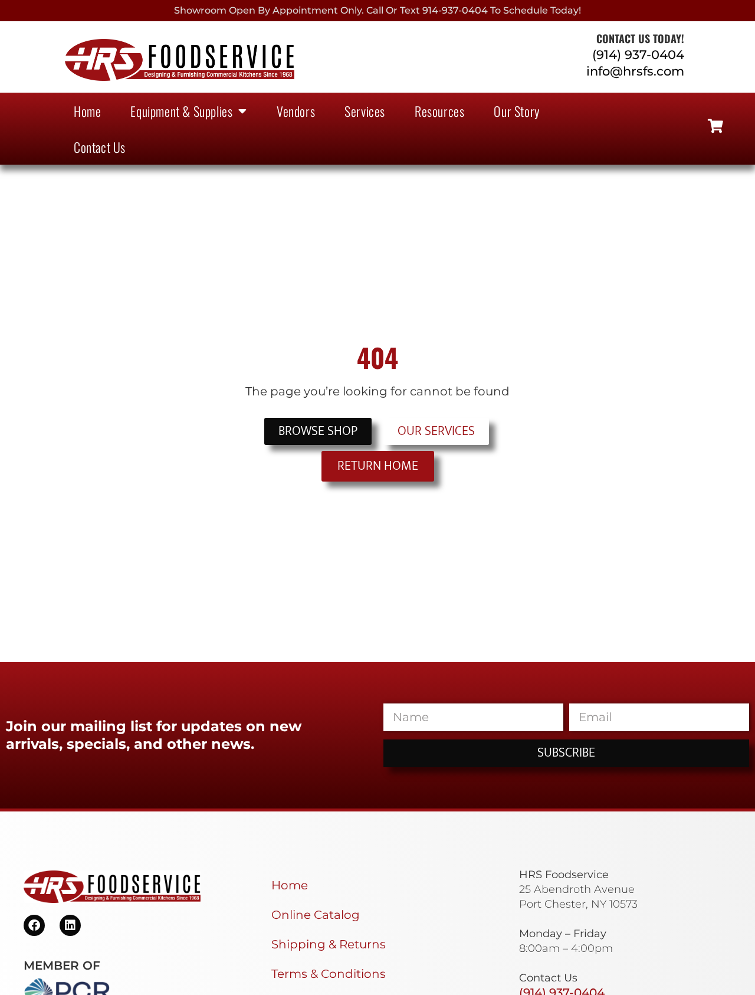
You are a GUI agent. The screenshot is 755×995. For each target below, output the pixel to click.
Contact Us (100, 147)
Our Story (516, 111)
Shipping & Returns (328, 944)
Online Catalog (315, 915)
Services (364, 111)
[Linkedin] (70, 925)
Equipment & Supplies (181, 111)
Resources (439, 111)
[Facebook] (34, 925)
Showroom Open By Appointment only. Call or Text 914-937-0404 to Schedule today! (377, 10)
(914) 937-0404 (638, 54)
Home (87, 111)
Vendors (296, 111)
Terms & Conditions (328, 974)
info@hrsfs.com (635, 71)
